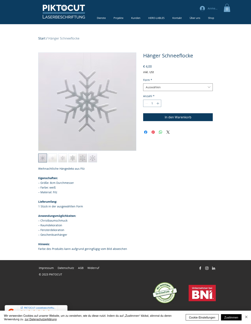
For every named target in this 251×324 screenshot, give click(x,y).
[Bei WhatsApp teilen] (160, 132)
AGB (81, 268)
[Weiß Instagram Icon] (207, 268)
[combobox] (178, 87)
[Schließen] (246, 317)
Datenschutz (66, 268)
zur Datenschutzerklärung (41, 319)
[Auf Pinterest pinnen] (153, 132)
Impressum (46, 268)
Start (41, 38)
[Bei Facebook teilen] (145, 132)
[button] (227, 8)
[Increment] (158, 103)
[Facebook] (200, 268)
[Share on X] (168, 132)
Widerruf (93, 268)
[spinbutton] (152, 103)
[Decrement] (146, 103)
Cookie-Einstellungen (202, 317)
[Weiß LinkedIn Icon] (213, 268)
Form (147, 80)
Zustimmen (231, 317)
